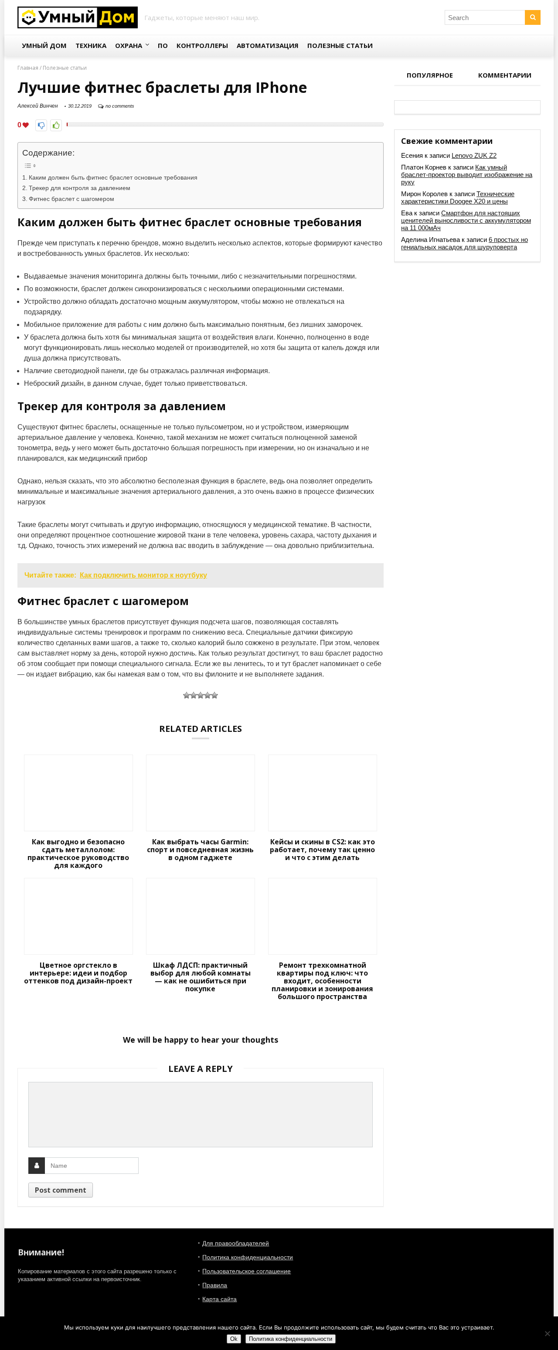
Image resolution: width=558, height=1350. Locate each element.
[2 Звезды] (193, 695)
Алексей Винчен (37, 106)
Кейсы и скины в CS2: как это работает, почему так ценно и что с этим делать (322, 849)
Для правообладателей (235, 1243)
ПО (163, 45)
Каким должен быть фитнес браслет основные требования (113, 177)
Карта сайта (219, 1299)
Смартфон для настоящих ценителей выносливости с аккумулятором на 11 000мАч (466, 220)
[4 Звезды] (207, 695)
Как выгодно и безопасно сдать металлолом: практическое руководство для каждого (78, 853)
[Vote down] (41, 125)
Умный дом (44, 45)
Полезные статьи (340, 45)
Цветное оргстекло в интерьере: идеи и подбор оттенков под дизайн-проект (78, 973)
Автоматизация (268, 45)
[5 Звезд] (214, 695)
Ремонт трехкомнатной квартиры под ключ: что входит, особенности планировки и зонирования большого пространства (322, 980)
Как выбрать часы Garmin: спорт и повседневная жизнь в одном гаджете (200, 849)
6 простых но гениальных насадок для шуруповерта (464, 243)
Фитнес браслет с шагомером (71, 198)
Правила (214, 1285)
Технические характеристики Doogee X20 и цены (457, 197)
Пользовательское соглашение (246, 1271)
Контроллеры (202, 45)
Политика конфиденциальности (247, 1257)
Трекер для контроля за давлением (79, 187)
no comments (119, 106)
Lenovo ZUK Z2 (474, 155)
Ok (234, 1339)
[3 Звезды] (200, 695)
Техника (90, 45)
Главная (27, 67)
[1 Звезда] (186, 695)
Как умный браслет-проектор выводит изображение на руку (466, 174)
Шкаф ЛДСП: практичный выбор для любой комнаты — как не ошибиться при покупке (200, 977)
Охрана (128, 45)
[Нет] (547, 1333)
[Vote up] (56, 125)
